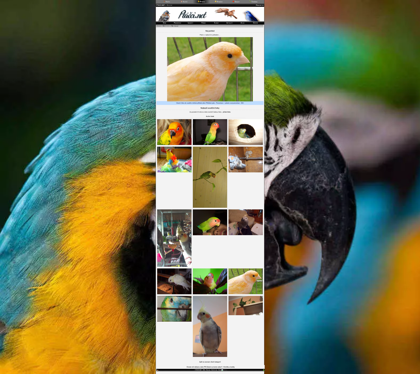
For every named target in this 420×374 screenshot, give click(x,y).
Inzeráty (190, 23)
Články (216, 23)
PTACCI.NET (160, 5)
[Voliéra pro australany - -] (174, 266)
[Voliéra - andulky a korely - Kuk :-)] (245, 144)
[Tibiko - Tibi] (174, 321)
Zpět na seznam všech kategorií (210, 362)
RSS (204, 369)
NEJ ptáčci (166, 26)
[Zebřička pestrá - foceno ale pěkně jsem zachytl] (245, 172)
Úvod (164, 23)
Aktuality (229, 23)
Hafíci (167, 2)
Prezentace (177, 23)
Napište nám (214, 369)
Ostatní (255, 23)
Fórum (203, 23)
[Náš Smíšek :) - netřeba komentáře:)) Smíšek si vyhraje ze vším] (174, 172)
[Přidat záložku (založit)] (157, 370)
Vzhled (219, 369)
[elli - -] (245, 315)
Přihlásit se (260, 5)
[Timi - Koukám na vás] (210, 144)
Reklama (208, 369)
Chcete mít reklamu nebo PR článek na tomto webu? (204, 367)
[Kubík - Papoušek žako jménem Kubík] (245, 234)
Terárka (254, 2)
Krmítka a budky (229, 367)
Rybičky (220, 2)
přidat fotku (227, 112)
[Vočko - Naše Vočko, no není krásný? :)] (210, 235)
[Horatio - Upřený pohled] (174, 294)
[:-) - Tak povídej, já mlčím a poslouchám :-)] (245, 293)
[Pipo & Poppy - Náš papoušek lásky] (210, 294)
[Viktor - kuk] (210, 207)
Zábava (159, 26)
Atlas (242, 23)
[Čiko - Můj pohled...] (174, 144)
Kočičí (184, 2)
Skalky (237, 2)
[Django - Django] (210, 356)
